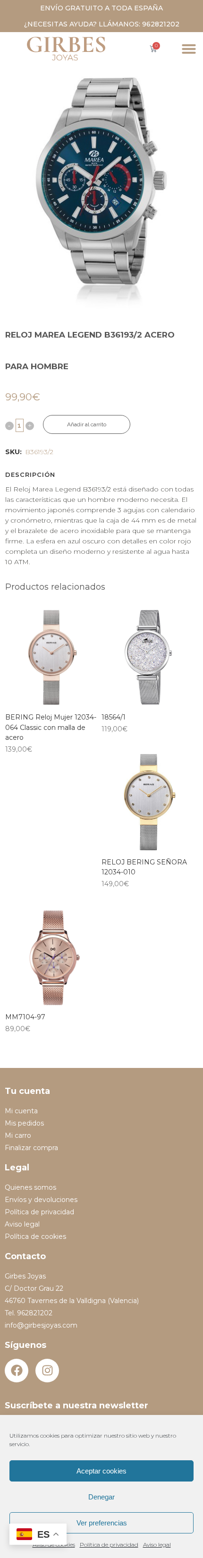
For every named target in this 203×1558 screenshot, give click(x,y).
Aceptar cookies (101, 1471)
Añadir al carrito (86, 424)
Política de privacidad (109, 1544)
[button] (189, 48)
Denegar (101, 1497)
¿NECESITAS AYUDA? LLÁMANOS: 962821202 (101, 24)
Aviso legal (157, 1544)
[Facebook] (16, 1370)
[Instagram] (47, 1370)
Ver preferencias (101, 1523)
